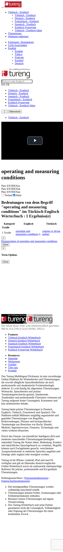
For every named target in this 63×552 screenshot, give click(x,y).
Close (5, 244)
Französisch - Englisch (27, 21)
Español (19, 60)
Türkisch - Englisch (25, 15)
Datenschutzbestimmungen (15, 481)
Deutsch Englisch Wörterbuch (24, 340)
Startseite (13, 358)
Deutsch (19, 63)
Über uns (13, 367)
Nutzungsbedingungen (36, 478)
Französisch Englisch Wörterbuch (26, 346)
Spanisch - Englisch (25, 24)
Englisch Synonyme (25, 27)
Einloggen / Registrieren (21, 42)
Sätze (19, 195)
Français (19, 57)
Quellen (12, 364)
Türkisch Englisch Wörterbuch (24, 337)
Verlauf (8, 195)
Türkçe (18, 54)
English (19, 51)
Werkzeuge (14, 361)
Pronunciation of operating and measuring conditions (29, 241)
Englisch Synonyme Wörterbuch (25, 349)
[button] (18, 12)
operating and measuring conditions (27, 233)
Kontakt (12, 370)
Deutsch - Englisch (25, 18)
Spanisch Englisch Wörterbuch (24, 343)
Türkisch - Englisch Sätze (28, 30)
